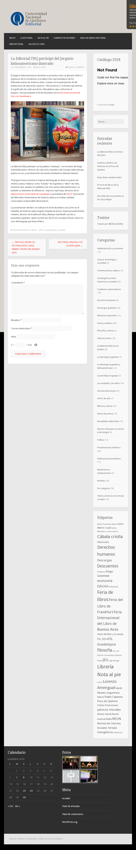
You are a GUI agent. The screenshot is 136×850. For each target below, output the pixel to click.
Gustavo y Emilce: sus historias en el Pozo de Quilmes (108, 166)
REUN (116, 719)
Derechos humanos (106, 300)
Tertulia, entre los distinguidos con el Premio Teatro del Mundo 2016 (26, 247)
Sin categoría (103, 488)
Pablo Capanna (114, 696)
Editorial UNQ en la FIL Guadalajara (70, 244)
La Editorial (26, 38)
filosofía (104, 650)
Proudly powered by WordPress (23, 839)
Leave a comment (76, 67)
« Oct (10, 806)
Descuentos (107, 566)
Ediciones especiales (107, 315)
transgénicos (105, 732)
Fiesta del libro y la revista (110, 634)
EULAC (70, 194)
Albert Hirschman (104, 524)
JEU (105, 660)
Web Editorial (16, 44)
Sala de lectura (36, 44)
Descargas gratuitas (106, 308)
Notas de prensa (105, 413)
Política (100, 440)
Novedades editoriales (108, 421)
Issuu (111, 104)
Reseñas (101, 480)
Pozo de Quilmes (107, 701)
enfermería (113, 587)
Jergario (62, 230)
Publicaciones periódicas (109, 458)
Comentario (18, 282)
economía (104, 581)
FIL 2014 (102, 639)
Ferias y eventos (104, 323)
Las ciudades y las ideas (108, 383)
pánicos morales (109, 709)
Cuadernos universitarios (109, 289)
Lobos (99, 682)
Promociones (111, 705)
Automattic (57, 839)
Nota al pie (43, 38)
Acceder (66, 798)
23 (24, 790)
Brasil (114, 524)
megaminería (113, 692)
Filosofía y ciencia (105, 330)
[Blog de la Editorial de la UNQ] (34, 27)
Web (13, 337)
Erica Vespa (40, 67)
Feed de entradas (71, 806)
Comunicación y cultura (108, 270)
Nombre (16, 320)
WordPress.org (69, 822)
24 (31, 790)
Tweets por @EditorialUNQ (110, 224)
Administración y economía (110, 248)
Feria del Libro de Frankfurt (110, 606)
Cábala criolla (110, 536)
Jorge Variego (113, 661)
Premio (100, 705)
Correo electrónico (21, 328)
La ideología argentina (108, 357)
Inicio (12, 38)
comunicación (112, 531)
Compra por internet (64, 38)
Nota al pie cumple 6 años (109, 177)
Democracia (103, 542)
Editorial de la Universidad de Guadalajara (31, 194)
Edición (103, 586)
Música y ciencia (104, 406)
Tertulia (112, 727)
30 (24, 797)
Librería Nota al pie (106, 391)
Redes (109, 719)
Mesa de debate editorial (93, 38)
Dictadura (101, 572)
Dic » (17, 806)
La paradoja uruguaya (107, 375)
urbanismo (118, 732)
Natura (100, 697)
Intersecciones (104, 338)
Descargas (104, 560)
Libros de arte (103, 398)
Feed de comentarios (72, 814)
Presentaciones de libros (25, 230)
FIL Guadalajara (49, 230)
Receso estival (104, 714)
